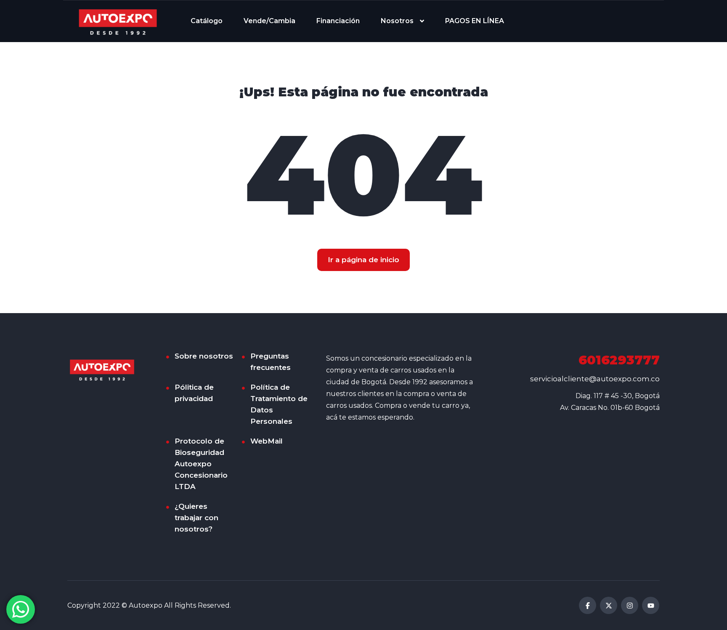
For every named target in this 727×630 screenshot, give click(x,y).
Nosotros (397, 21)
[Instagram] (629, 605)
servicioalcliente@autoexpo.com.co (595, 379)
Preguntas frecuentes (270, 362)
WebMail (266, 441)
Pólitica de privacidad (194, 393)
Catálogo (207, 21)
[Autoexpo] (118, 21)
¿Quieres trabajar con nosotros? (196, 517)
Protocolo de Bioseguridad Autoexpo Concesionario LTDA (201, 464)
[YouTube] (650, 605)
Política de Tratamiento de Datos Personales (279, 404)
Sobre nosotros (204, 356)
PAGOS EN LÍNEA (474, 21)
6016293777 (619, 360)
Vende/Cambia (269, 21)
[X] (608, 605)
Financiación (338, 21)
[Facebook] (587, 605)
